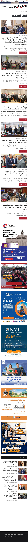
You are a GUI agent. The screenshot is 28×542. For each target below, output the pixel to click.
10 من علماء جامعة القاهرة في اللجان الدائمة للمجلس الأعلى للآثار (10, 470)
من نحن (18, 536)
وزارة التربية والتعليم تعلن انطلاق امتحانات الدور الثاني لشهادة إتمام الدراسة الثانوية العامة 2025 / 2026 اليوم (9, 487)
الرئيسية (24, 11)
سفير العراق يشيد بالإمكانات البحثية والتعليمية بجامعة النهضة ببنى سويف (15, 207)
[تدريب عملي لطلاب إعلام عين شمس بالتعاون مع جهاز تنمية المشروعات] (22, 463)
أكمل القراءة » (23, 52)
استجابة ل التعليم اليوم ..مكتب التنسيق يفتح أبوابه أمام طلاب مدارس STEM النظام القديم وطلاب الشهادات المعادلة (9, 478)
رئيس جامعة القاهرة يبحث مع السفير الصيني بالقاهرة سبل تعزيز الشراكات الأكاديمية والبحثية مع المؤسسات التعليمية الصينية (14, 41)
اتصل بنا (5, 536)
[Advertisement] (14, 515)
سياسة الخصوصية (12, 536)
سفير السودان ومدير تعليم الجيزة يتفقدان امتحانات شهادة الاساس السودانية (16, 173)
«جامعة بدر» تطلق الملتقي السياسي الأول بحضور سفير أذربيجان (14, 141)
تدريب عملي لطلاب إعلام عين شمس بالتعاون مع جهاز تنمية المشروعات (10, 462)
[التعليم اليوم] (17, 6)
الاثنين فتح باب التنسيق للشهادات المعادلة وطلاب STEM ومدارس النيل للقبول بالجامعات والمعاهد (9, 496)
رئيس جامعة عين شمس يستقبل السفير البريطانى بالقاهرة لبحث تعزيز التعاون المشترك (14, 75)
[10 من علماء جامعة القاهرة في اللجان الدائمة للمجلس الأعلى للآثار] (22, 471)
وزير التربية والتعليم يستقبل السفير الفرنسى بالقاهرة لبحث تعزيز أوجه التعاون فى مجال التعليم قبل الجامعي (14, 109)
